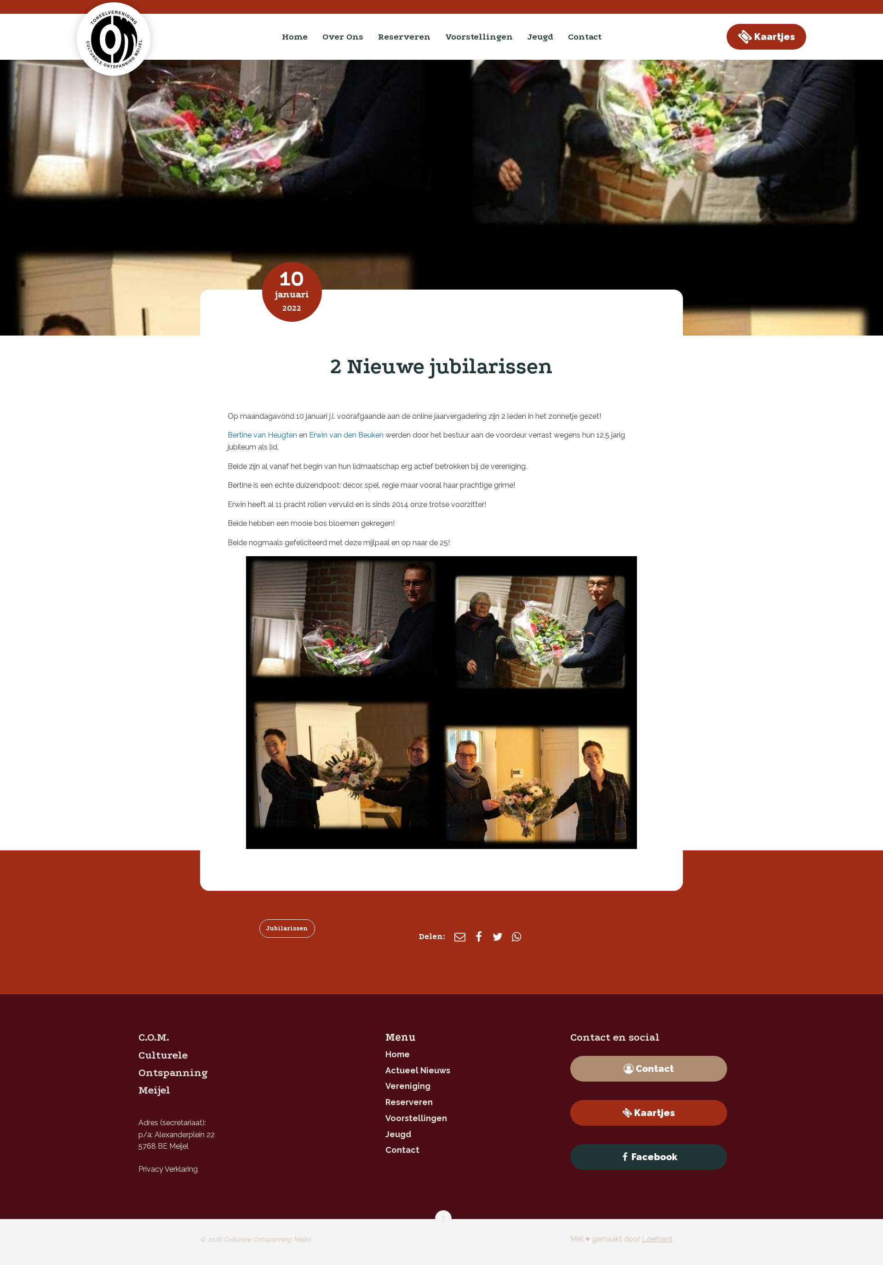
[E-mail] (460, 936)
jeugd (540, 37)
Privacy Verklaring (168, 1169)
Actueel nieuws (417, 1070)
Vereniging (407, 1086)
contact (585, 37)
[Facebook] (478, 936)
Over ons (342, 37)
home (295, 37)
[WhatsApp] (516, 936)
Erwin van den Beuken (346, 435)
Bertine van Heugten (262, 435)
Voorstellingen (479, 37)
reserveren (404, 37)
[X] (497, 936)
